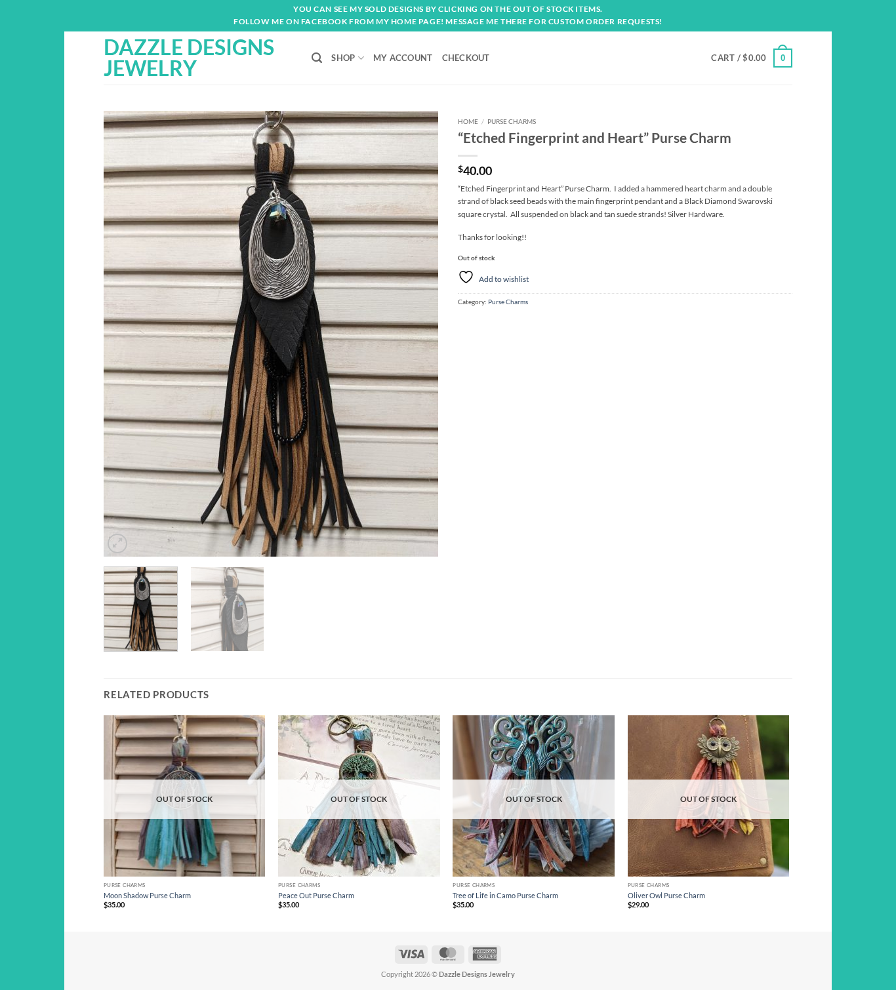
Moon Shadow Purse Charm (147, 895)
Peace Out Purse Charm (316, 895)
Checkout (466, 57)
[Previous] (126, 333)
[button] (751, 58)
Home (468, 121)
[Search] (317, 58)
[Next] (415, 333)
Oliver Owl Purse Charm (666, 895)
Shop (343, 57)
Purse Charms (511, 121)
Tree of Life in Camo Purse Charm (505, 895)
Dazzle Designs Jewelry (189, 58)
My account (403, 57)
